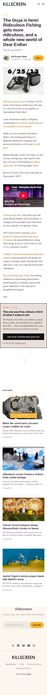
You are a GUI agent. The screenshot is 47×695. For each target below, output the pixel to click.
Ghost (28, 674)
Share (38, 58)
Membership (11, 664)
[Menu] (43, 4)
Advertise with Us (23, 668)
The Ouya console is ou (13, 101)
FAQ (22, 664)
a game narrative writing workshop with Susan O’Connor (20, 236)
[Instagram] (34, 645)
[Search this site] (39, 4)
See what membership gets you (23, 336)
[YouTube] (28, 645)
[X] (13, 645)
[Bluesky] (23, 645)
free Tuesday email (19, 343)
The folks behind (16, 275)
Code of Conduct (34, 664)
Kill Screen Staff (19, 57)
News (5, 15)
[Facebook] (18, 645)
